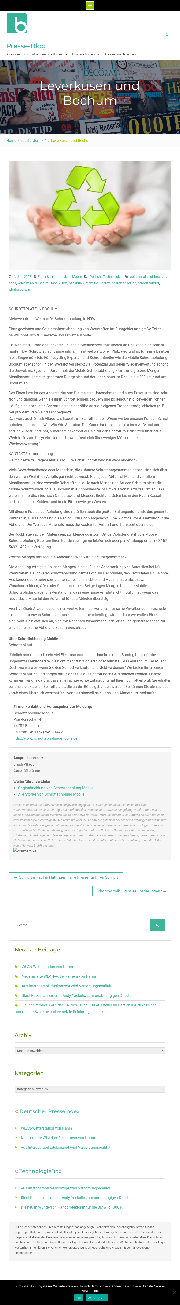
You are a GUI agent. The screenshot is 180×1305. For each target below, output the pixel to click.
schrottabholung (124, 283)
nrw (65, 283)
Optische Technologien (106, 276)
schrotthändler (148, 283)
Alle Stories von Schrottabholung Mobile (51, 794)
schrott (105, 283)
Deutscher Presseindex (49, 1111)
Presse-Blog (26, 46)
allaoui (148, 276)
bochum (160, 276)
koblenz (23, 283)
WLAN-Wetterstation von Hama (47, 967)
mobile (56, 283)
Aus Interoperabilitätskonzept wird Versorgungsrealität (66, 986)
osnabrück (76, 283)
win (27, 289)
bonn (12, 283)
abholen (136, 276)
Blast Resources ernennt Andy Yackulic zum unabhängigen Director (77, 995)
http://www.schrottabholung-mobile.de (45, 738)
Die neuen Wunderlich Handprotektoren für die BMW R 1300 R (72, 1207)
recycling (92, 283)
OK (78, 1298)
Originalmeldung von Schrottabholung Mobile (55, 788)
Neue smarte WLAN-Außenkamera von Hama (59, 976)
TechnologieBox (40, 1171)
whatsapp (16, 289)
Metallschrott (40, 283)
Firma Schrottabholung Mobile (60, 276)
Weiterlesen (97, 1298)
